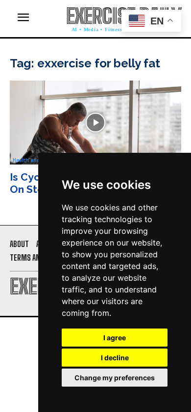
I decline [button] (115, 357)
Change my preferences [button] (114, 377)
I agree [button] (114, 337)
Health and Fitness (36, 160)
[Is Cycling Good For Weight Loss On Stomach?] (95, 122)
